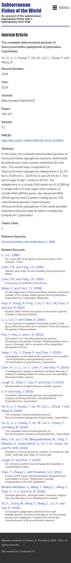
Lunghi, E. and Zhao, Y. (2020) (21, 460)
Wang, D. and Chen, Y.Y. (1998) (21, 288)
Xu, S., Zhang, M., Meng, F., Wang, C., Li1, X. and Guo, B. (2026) (33, 505)
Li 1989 (28, 241)
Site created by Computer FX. (18, 551)
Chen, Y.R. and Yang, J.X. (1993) (22, 267)
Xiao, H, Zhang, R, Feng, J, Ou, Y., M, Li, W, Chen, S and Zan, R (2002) (34, 305)
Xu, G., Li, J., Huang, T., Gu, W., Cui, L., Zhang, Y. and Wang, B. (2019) (32, 425)
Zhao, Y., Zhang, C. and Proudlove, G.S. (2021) (31, 472)
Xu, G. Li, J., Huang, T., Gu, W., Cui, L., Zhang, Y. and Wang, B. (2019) (35, 408)
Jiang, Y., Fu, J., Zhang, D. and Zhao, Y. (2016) (31, 352)
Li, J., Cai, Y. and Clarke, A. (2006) (23, 319)
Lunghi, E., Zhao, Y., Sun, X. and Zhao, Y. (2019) (32, 382)
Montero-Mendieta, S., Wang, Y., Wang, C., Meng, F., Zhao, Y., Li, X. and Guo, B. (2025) (34, 489)
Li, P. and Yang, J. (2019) (17, 391)
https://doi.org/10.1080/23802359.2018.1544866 (32, 140)
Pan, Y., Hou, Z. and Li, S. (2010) (22, 334)
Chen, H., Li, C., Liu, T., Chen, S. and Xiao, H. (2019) (35, 367)
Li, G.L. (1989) (10, 255)
